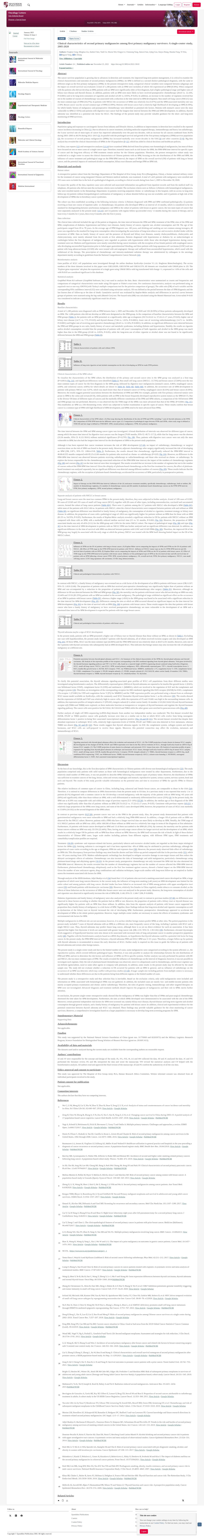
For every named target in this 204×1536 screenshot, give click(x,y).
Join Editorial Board (15, 16)
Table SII (130, 387)
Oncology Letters (17, 12)
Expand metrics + (66, 68)
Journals (130, 5)
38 (173, 898)
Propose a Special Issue (17, 20)
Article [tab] (62, 31)
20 (173, 696)
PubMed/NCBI (162, 1118)
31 (185, 852)
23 (182, 769)
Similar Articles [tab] (87, 31)
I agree (143, 1531)
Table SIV (106, 505)
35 (65, 887)
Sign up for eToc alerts (31, 43)
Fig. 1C (188, 402)
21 (151, 719)
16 (139, 255)
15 (102, 211)
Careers (74, 1518)
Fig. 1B (131, 437)
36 (111, 887)
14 (107, 146)
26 (141, 800)
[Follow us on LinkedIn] (16, 1515)
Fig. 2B (61, 463)
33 (100, 861)
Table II (98, 335)
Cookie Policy (159, 1523)
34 (109, 878)
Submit (196, 5)
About (121, 5)
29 (72, 843)
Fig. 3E (116, 592)
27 (88, 814)
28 (91, 814)
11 (127, 142)
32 (97, 861)
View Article (107, 1108)
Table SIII (139, 387)
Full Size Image (29, 39)
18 (143, 445)
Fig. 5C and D (80, 725)
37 (171, 898)
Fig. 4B (184, 708)
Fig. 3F (95, 601)
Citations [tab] (73, 31)
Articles (140, 5)
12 (78, 146)
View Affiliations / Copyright (70, 59)
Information (150, 5)
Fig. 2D (163, 469)
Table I (72, 317)
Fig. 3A (158, 520)
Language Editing (165, 5)
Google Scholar (120, 1108)
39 (161, 930)
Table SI (121, 387)
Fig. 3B (177, 523)
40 (64, 936)
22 (90, 725)
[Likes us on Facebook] (22, 1515)
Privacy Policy (145, 1526)
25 (139, 800)
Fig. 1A (70, 381)
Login (178, 5)
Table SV (188, 505)
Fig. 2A (162, 454)
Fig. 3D (159, 529)
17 (141, 445)
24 (190, 788)
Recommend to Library (31, 46)
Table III (62, 511)
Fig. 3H (116, 604)
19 (74, 690)
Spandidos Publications (80, 1515)
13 (105, 146)
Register (187, 5)
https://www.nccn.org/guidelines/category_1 (88, 1251)
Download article (185, 32)
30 (135, 849)
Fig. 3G (77, 604)
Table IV (167, 589)
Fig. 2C (80, 463)
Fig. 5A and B (142, 719)
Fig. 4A (61, 642)
